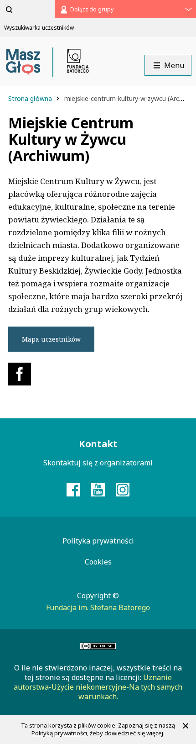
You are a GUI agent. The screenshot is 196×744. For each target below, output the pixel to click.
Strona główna (31, 98)
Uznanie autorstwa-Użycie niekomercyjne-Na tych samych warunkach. (98, 687)
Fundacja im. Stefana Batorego (98, 607)
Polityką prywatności (59, 733)
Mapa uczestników (51, 339)
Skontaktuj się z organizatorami (98, 463)
